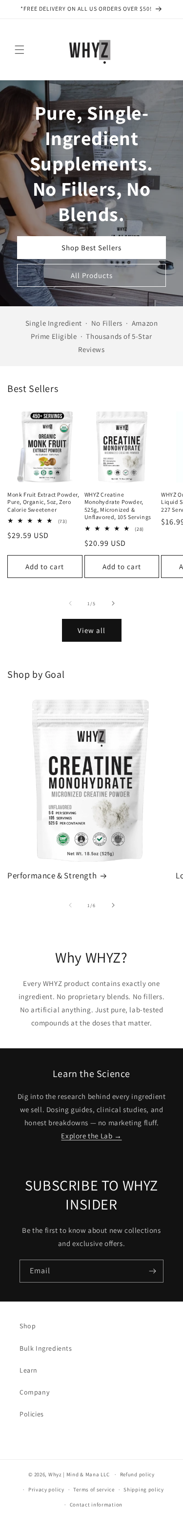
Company (34, 1392)
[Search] (138, 49)
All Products (92, 275)
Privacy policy (46, 1489)
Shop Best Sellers (91, 247)
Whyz (55, 1474)
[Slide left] (70, 603)
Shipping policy (143, 1489)
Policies (32, 1414)
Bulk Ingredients (46, 1348)
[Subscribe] (152, 1271)
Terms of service (93, 1489)
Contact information (96, 1504)
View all (91, 630)
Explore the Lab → (91, 1135)
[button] (19, 49)
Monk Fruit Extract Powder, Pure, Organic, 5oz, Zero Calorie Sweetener (43, 502)
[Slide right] (113, 603)
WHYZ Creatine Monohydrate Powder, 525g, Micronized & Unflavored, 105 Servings (117, 506)
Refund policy (137, 1474)
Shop (28, 1325)
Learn (29, 1370)
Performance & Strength (52, 875)
